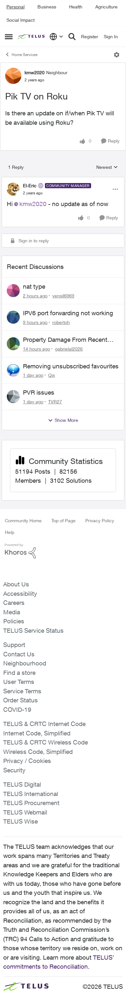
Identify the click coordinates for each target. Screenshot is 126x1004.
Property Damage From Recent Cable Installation (65, 340)
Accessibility (20, 593)
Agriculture (106, 6)
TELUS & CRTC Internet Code (44, 723)
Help (9, 532)
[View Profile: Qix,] (13, 370)
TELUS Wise (20, 821)
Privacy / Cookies (27, 760)
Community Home (23, 520)
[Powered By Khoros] (63, 551)
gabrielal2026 (69, 349)
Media (11, 612)
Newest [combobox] (107, 167)
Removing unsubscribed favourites (71, 366)
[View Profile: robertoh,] (13, 317)
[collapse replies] (63, 180)
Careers (14, 602)
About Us (16, 584)
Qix (51, 375)
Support (14, 644)
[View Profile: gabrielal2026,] (13, 343)
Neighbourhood (24, 663)
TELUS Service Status (33, 630)
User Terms (18, 681)
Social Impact (20, 20)
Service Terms (22, 691)
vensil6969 (63, 295)
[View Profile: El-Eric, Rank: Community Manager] (13, 189)
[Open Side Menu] (9, 36)
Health (75, 6)
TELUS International (30, 793)
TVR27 (55, 401)
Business (46, 6)
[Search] (72, 36)
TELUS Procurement (31, 802)
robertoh (61, 322)
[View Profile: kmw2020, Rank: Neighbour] (13, 76)
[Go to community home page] (31, 37)
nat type (34, 286)
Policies (13, 621)
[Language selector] (56, 36)
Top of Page (63, 520)
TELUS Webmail (25, 812)
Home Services (24, 54)
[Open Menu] (116, 54)
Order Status (20, 700)
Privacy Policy (99, 520)
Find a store (19, 672)
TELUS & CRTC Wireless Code (45, 742)
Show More (66, 420)
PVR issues (38, 392)
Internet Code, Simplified (36, 733)
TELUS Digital (22, 784)
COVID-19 (17, 709)
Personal (15, 6)
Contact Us (19, 654)
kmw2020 (35, 72)
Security (14, 770)
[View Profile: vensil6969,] (13, 290)
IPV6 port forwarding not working (68, 313)
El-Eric (30, 185)
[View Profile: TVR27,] (13, 396)
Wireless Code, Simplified (38, 751)
